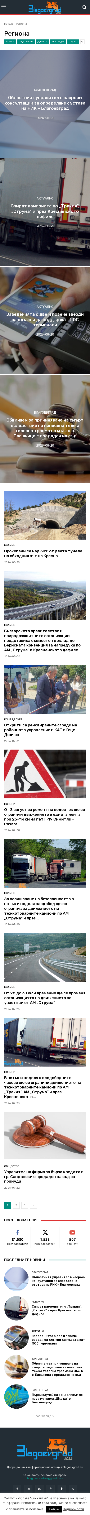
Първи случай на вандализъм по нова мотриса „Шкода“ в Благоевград (57, 1398)
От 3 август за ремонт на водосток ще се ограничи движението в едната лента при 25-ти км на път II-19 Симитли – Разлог (44, 816)
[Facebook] (17, 1489)
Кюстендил (58, 41)
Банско (10, 41)
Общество (11, 1166)
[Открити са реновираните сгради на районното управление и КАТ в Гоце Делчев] (45, 689)
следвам (45, 1230)
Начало (9, 23)
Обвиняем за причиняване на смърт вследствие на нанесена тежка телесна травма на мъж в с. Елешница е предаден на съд (57, 1369)
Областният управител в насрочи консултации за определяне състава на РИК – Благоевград (59, 1280)
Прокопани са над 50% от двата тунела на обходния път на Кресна (43, 553)
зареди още (43, 1416)
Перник (73, 41)
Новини (9, 545)
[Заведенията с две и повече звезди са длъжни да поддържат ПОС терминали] (45, 320)
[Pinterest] (50, 1489)
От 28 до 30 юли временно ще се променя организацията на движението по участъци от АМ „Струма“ (44, 998)
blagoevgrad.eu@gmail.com (45, 1478)
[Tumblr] (62, 1489)
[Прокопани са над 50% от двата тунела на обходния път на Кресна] (45, 515)
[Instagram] (28, 1489)
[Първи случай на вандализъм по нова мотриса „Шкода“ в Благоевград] (16, 1396)
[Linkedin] (39, 1489)
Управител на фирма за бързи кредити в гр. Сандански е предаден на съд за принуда (44, 1176)
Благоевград (45, 90)
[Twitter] (73, 1489)
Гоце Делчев (25, 41)
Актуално (45, 198)
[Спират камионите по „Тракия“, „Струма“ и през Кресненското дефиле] (45, 212)
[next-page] (33, 1205)
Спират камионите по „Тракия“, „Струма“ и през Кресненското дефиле (57, 1310)
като (17, 1230)
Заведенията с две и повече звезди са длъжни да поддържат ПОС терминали (58, 1339)
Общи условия (53, 1506)
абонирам (73, 1230)
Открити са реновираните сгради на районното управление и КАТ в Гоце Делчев (40, 730)
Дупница (42, 41)
